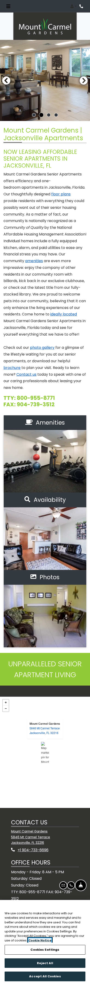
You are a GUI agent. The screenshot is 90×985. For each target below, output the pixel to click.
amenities (34, 261)
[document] (45, 752)
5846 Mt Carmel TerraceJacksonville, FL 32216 (45, 730)
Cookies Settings (44, 949)
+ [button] (6, 702)
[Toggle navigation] (8, 6)
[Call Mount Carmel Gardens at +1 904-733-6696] (81, 6)
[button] (73, 6)
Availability (49, 500)
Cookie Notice (39, 940)
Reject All (45, 963)
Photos (49, 577)
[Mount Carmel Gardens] (45, 752)
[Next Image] (83, 80)
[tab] (34, 115)
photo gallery (42, 347)
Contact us (26, 374)
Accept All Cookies (45, 976)
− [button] (6, 708)
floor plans (61, 194)
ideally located (63, 314)
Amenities (49, 423)
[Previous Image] (6, 80)
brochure (12, 367)
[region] (45, 942)
